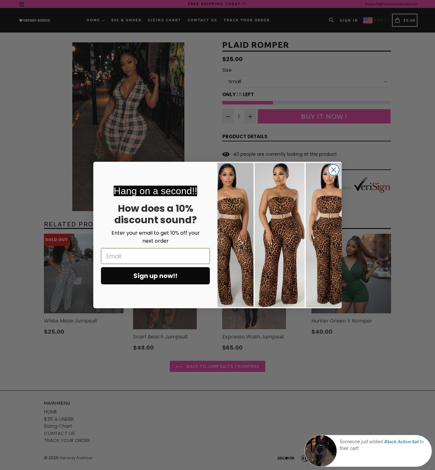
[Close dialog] (333, 169)
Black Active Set (401, 441)
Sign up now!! (155, 275)
